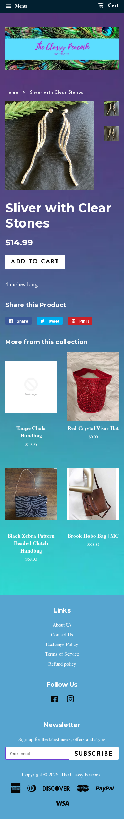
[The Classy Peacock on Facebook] (54, 700)
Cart (112, 6)
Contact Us (62, 634)
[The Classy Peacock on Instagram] (70, 700)
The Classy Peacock (81, 774)
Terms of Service (62, 653)
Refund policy (62, 663)
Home (11, 92)
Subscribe (94, 754)
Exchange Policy (62, 644)
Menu (20, 5)
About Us (62, 624)
